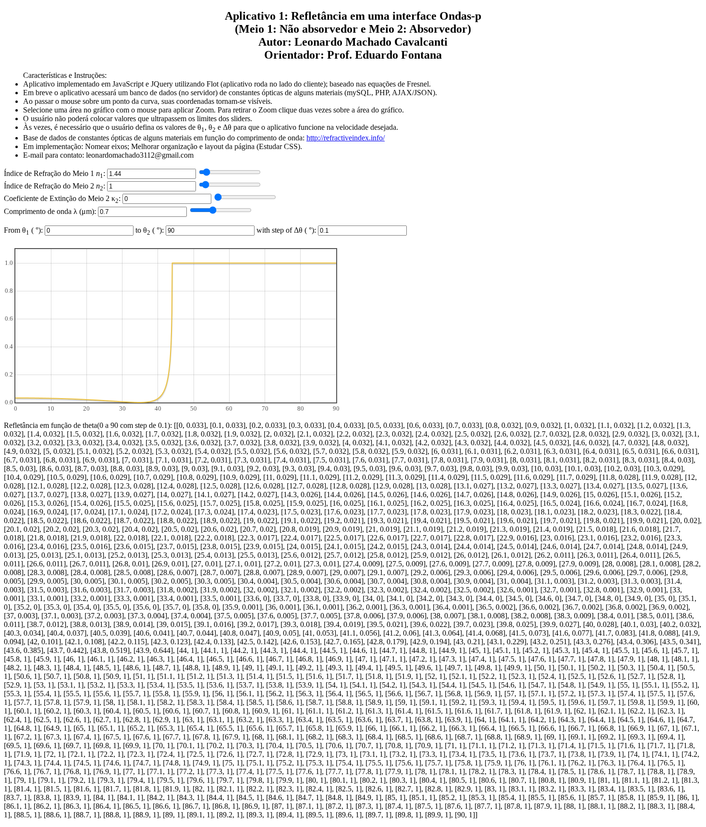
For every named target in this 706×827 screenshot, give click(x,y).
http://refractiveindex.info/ (345, 138)
